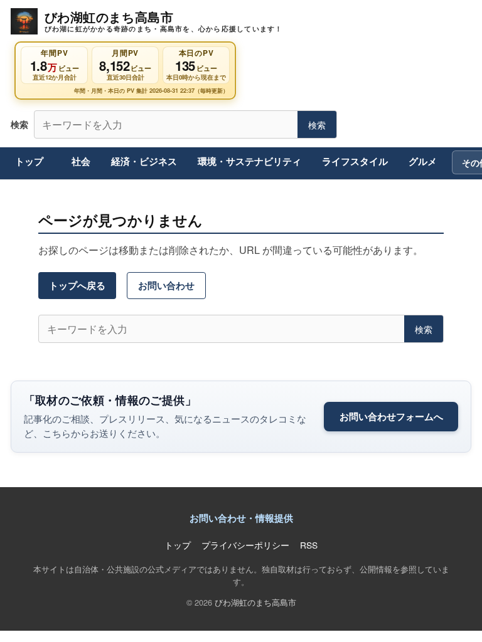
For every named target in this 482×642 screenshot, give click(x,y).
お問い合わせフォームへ (391, 416)
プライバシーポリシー (245, 545)
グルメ (423, 161)
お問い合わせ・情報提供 (241, 518)
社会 (81, 161)
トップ (29, 161)
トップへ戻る (77, 285)
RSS (309, 545)
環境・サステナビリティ (249, 161)
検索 (317, 124)
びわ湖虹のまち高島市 (255, 602)
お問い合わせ (166, 285)
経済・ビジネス (144, 161)
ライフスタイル (355, 161)
